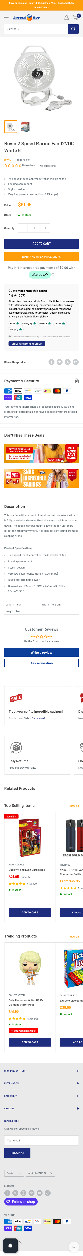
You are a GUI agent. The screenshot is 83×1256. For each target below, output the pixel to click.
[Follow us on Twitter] (15, 1193)
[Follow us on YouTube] (40, 1193)
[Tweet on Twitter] (68, 362)
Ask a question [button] (41, 663)
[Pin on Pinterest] (60, 362)
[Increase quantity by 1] (45, 228)
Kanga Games (16, 864)
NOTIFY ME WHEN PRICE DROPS (41, 256)
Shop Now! (38, 718)
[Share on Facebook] (51, 362)
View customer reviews (26, 344)
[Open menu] (6, 17)
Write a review (41, 652)
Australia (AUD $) (37, 1173)
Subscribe (17, 1153)
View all (74, 806)
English (10, 1173)
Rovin (7, 160)
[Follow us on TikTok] (48, 1193)
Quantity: (10, 228)
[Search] (73, 29)
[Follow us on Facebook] (7, 1193)
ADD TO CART (42, 243)
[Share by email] (76, 362)
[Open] (10, 1245)
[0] (75, 17)
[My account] (66, 17)
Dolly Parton (17, 995)
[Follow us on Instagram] (23, 1193)
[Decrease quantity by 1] (22, 228)
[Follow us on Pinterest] (31, 1193)
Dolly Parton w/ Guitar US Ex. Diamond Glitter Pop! (26, 1002)
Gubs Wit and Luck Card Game (27, 869)
